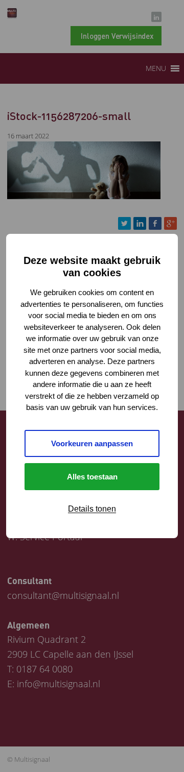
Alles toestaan (92, 476)
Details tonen (92, 508)
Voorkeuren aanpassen (92, 443)
